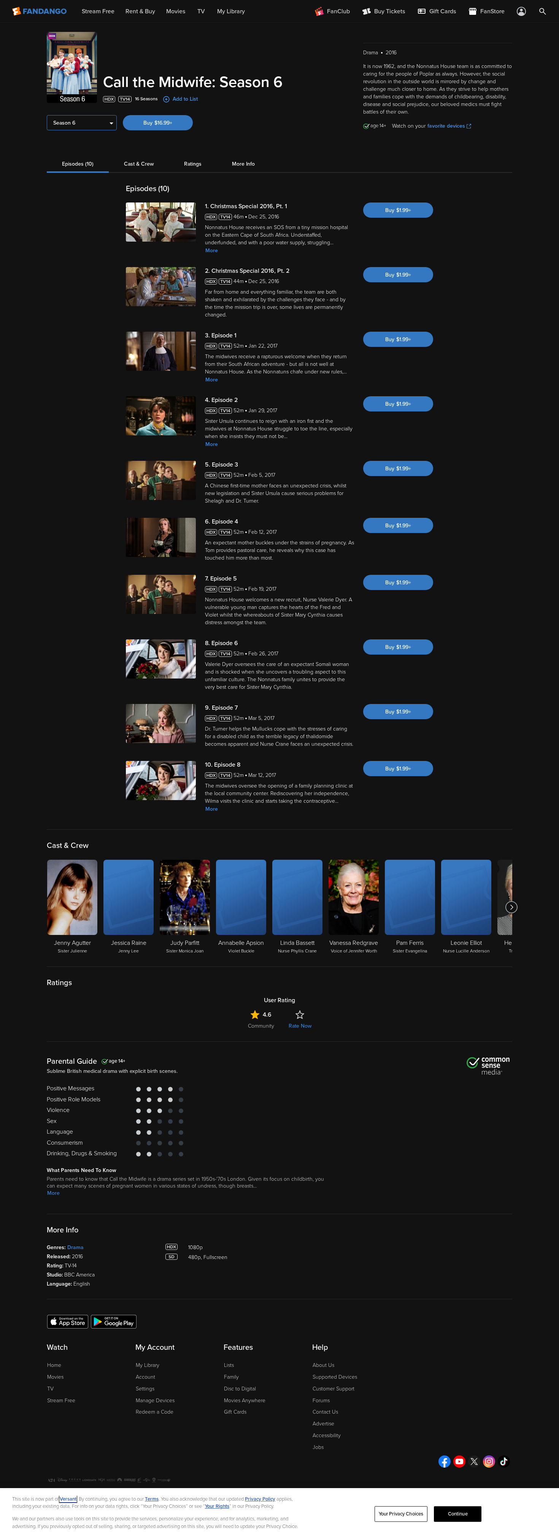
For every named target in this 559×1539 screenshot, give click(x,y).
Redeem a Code (154, 1412)
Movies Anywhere (244, 1400)
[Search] (543, 11)
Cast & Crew (139, 164)
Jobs (318, 1447)
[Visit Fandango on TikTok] (503, 1461)
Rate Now (300, 1026)
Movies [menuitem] (175, 11)
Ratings (193, 164)
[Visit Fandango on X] (474, 1461)
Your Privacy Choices (401, 1514)
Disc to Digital (240, 1389)
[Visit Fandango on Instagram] (489, 1461)
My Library (147, 1365)
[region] (279, 1513)
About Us (323, 1365)
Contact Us (325, 1412)
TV (50, 1389)
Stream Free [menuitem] (98, 11)
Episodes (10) (78, 164)
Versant (68, 1499)
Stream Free (61, 1400)
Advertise (323, 1423)
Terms (152, 1499)
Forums (321, 1400)
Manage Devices (155, 1400)
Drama (75, 1247)
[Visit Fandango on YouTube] (459, 1461)
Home (54, 1365)
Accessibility (327, 1435)
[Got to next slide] (511, 907)
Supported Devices (335, 1377)
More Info (243, 164)
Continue (458, 1514)
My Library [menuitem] (231, 11)
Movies (55, 1377)
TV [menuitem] (201, 11)
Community (261, 1026)
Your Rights (217, 1506)
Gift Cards (235, 1412)
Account (145, 1377)
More (211, 250)
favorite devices (446, 126)
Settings (145, 1389)
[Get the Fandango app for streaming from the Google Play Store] (114, 1321)
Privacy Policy (260, 1499)
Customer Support (333, 1389)
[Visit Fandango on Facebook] (444, 1461)
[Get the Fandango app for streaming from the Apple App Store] (68, 1321)
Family (231, 1377)
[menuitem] (436, 11)
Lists (229, 1365)
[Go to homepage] (40, 11)
